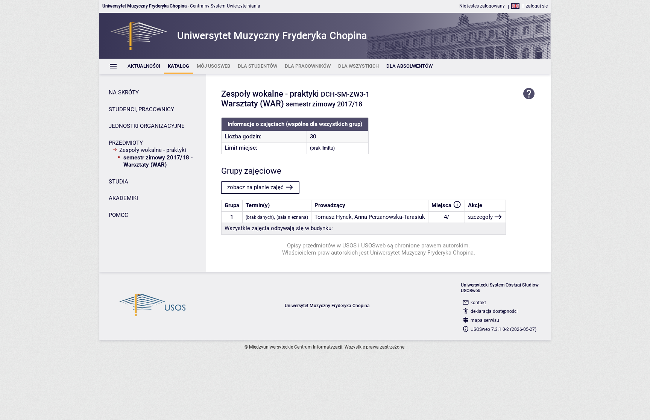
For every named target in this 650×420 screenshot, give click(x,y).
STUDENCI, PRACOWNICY (141, 109)
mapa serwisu (485, 320)
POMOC (118, 215)
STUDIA (118, 181)
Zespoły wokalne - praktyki (152, 150)
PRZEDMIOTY (126, 142)
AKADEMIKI (123, 198)
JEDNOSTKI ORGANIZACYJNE (147, 126)
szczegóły (480, 217)
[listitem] (144, 66)
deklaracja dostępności (494, 311)
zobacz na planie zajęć (255, 187)
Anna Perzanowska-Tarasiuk (389, 217)
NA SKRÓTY (124, 92)
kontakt (478, 302)
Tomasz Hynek (333, 217)
